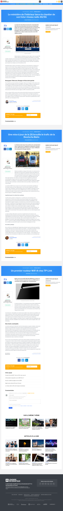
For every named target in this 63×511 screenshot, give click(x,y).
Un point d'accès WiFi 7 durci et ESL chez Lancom (15, 375)
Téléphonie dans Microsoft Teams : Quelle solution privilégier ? (7, 48)
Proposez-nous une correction (36, 101)
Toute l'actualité (25, 11)
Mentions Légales (27, 494)
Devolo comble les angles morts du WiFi (13, 380)
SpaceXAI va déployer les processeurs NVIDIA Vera (37, 450)
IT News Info (22, 486)
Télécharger (8, 51)
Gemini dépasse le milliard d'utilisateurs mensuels (10, 428)
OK (38, 366)
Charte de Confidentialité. (19, 398)
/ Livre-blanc (8, 45)
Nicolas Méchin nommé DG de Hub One (50, 428)
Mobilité (31, 11)
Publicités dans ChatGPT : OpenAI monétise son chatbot (24, 464)
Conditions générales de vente (46, 494)
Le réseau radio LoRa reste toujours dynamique (15, 385)
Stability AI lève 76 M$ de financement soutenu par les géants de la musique (50, 450)
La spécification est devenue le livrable (51, 464)
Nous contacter (14, 494)
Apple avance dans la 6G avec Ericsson (13, 383)
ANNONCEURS (20, 494)
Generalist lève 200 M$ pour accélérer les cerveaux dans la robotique (11, 464)
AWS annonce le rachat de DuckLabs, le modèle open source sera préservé (24, 450)
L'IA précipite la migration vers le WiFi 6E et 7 (14, 377)
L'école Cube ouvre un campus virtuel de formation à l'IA (24, 428)
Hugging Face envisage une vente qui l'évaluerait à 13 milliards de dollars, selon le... (37, 464)
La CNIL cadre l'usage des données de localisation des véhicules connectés (37, 428)
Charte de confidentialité (35, 494)
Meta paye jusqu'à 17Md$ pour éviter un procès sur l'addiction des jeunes (11, 450)
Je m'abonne (48, 31)
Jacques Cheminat (12, 101)
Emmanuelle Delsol (13, 237)
